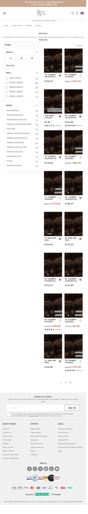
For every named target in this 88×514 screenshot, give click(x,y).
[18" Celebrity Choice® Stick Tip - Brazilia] (53, 61)
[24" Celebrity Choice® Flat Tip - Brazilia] (74, 265)
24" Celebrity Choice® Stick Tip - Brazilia (51, 280)
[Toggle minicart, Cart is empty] (77, 13)
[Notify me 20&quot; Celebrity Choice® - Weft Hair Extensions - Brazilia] (80, 157)
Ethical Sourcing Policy (67, 443)
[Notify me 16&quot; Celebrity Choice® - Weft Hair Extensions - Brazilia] (60, 198)
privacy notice (33, 416)
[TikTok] (51, 468)
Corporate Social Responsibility (70, 447)
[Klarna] (63, 487)
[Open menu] (4, 13)
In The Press (7, 440)
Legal (60, 451)
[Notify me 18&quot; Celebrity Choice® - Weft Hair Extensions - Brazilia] (80, 361)
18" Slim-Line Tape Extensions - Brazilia (50, 239)
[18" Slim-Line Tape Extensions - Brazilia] (53, 224)
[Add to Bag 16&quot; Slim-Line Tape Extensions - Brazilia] (60, 361)
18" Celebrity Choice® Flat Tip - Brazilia (50, 157)
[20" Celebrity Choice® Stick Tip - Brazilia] (74, 101)
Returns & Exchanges (38, 436)
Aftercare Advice (37, 447)
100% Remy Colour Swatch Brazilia (49, 117)
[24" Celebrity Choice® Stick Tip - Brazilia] (53, 265)
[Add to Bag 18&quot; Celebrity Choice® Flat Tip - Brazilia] (60, 157)
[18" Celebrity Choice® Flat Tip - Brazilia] (53, 142)
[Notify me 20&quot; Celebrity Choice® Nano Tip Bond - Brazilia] (60, 320)
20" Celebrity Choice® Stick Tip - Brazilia (71, 117)
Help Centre (35, 429)
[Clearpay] (70, 487)
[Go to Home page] (42, 13)
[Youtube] (57, 468)
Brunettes (28, 26)
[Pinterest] (46, 468)
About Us (6, 429)
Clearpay (34, 454)
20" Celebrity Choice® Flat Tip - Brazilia (71, 198)
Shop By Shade (16, 26)
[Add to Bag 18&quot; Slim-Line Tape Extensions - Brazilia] (60, 238)
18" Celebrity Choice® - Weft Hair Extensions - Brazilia (71, 361)
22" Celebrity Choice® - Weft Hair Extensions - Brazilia (71, 76)
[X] (40, 468)
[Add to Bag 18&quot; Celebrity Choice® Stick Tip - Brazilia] (60, 75)
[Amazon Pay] (56, 487)
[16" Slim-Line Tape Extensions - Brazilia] (53, 346)
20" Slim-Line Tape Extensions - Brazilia (71, 239)
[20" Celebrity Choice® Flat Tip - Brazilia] (74, 183)
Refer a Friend (8, 451)
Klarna (33, 451)
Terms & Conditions (65, 429)
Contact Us (7, 432)
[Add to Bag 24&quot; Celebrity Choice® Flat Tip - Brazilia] (80, 279)
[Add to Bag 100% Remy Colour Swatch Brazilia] (60, 116)
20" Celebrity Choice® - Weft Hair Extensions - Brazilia (71, 157)
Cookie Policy (63, 440)
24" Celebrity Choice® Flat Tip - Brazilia (71, 280)
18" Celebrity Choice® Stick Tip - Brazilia (51, 76)
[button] (22, 53)
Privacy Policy (63, 436)
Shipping (33, 440)
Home (6, 26)
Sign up (72, 407)
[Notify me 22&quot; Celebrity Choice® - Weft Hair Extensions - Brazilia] (80, 75)
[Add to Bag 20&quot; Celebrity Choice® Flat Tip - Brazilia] (80, 198)
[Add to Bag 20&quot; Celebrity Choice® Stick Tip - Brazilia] (80, 116)
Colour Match (35, 432)
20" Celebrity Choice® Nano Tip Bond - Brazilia (50, 321)
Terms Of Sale (63, 432)
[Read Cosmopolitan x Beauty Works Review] (43, 478)
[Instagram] (35, 468)
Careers (6, 443)
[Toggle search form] (73, 13)
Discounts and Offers (11, 454)
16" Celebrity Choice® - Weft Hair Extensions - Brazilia (50, 198)
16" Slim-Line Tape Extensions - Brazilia (50, 361)
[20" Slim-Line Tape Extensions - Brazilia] (74, 224)
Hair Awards (7, 436)
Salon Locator (8, 447)
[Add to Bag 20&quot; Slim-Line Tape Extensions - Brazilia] (80, 238)
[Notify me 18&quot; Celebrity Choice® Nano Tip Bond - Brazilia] (80, 320)
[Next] (70, 382)
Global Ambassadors (11, 458)
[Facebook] (29, 468)
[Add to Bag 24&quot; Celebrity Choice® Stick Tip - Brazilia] (60, 279)
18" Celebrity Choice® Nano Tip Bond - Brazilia (71, 321)
